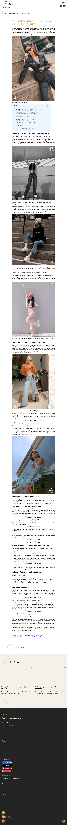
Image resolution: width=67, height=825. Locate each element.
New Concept (8, 6)
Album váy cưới (6, 817)
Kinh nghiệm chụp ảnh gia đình (9, 818)
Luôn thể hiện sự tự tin (20, 125)
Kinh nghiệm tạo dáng (7, 12)
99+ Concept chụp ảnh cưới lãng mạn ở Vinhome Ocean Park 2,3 (14, 687)
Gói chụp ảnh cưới (6, 816)
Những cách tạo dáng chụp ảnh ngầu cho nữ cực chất (24, 108)
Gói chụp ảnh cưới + (9, 4)
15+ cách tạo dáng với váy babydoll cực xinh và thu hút (48, 687)
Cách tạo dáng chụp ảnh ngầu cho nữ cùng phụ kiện (25, 119)
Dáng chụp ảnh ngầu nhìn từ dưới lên (22, 116)
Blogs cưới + (63, 6)
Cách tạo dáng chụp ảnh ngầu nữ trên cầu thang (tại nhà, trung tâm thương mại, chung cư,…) (33, 110)
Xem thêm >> (4, 696)
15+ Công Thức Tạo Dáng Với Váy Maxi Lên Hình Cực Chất (27, 637)
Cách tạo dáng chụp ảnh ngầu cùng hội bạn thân (25, 120)
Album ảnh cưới (6, 815)
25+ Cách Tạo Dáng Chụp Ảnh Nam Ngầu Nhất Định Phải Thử (28, 635)
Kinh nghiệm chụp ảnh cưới (8, 820)
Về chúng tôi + (8, 1)
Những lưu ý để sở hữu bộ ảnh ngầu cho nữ (22, 124)
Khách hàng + (63, 4)
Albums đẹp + (8, 3)
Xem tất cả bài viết (5, 704)
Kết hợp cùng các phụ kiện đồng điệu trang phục (25, 128)
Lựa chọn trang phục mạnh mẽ (21, 127)
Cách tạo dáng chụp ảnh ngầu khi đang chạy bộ (24, 118)
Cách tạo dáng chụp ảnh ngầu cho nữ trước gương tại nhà (26, 113)
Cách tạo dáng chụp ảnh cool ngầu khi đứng (24, 115)
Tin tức (3, 10)
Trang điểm (7, 7)
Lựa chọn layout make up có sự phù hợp (23, 129)
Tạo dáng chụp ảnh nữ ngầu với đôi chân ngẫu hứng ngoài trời (27, 112)
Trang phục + (63, 2)
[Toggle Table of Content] (48, 106)
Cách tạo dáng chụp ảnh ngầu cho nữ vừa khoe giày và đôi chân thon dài (29, 109)
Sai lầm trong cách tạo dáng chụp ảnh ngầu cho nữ (24, 122)
